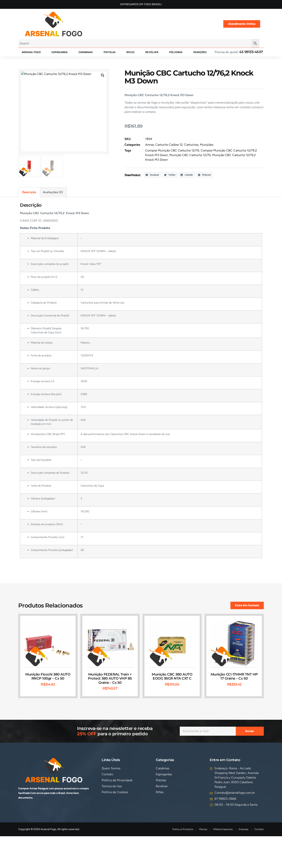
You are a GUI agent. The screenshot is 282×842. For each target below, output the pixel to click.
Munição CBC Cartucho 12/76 (190, 155)
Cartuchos (191, 144)
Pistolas (109, 52)
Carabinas (85, 52)
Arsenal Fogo (31, 52)
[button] (102, 75)
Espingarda (60, 52)
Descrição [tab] (29, 192)
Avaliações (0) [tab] (53, 192)
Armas (149, 144)
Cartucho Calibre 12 (169, 144)
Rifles (130, 52)
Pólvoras (175, 52)
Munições (200, 52)
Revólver (151, 52)
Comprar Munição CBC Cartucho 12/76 (172, 150)
